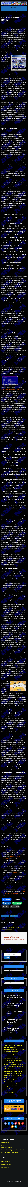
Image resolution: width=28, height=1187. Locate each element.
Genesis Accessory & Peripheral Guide (13, 1029)
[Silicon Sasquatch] (8, 1109)
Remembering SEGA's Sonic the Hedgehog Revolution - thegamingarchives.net (13, 1047)
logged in (12, 939)
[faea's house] (14, 1109)
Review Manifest (6, 1164)
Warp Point (17, 1106)
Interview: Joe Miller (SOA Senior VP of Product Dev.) (13, 1075)
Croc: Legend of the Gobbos (9, 1152)
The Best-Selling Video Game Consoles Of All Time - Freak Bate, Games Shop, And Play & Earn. (14, 1056)
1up (18, 862)
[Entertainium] (20, 1109)
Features (5, 14)
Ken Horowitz (11, 23)
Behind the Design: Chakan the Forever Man (14, 1020)
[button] (14, 7)
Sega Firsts (14, 14)
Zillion (3, 1145)
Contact (3, 1171)
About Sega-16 (5, 1161)
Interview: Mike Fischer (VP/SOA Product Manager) (15, 996)
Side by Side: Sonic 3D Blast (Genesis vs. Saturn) (15, 1004)
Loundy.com (15, 872)
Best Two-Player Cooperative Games (15, 1012)
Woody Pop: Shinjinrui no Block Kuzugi (12, 1150)
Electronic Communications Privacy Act (12, 389)
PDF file (24, 868)
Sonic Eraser (5, 1142)
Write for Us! (5, 1167)
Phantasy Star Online (7, 1147)
